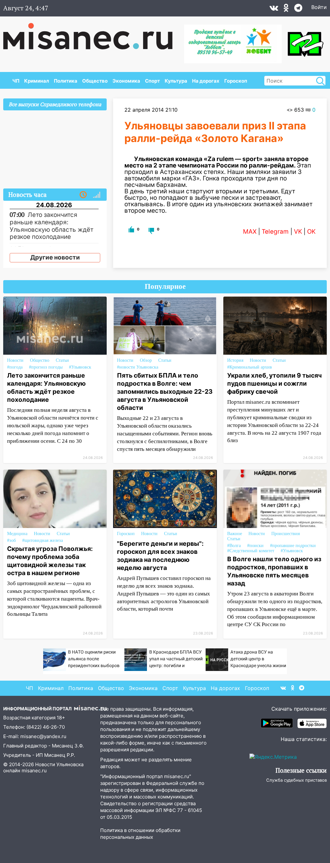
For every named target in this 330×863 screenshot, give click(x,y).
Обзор (146, 360)
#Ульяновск (80, 367)
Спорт (152, 81)
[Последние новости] (83, 195)
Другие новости (55, 257)
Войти (319, 7)
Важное (234, 533)
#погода (15, 367)
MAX (250, 231)
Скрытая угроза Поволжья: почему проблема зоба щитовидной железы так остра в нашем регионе (50, 561)
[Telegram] (298, 9)
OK (311, 231)
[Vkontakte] (273, 9)
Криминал (36, 81)
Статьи (62, 360)
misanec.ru (34, 770)
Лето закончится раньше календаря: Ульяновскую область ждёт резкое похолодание (46, 387)
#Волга (234, 545)
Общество (95, 81)
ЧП (15, 81)
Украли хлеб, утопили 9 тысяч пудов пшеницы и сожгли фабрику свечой (274, 383)
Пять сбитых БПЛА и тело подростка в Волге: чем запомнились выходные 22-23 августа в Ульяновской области (165, 391)
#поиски (255, 545)
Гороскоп (235, 81)
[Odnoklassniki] (286, 9)
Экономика (126, 81)
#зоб (11, 540)
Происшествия (285, 533)
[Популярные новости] (96, 195)
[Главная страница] (92, 32)
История (235, 360)
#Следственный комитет (250, 550)
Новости (15, 360)
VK (298, 231)
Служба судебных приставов (296, 780)
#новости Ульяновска (137, 367)
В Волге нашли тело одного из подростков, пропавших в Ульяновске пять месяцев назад (274, 571)
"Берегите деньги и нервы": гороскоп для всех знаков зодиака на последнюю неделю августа (160, 556)
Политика (65, 81)
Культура (176, 81)
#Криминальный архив (249, 367)
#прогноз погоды (46, 367)
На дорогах (205, 81)
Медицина (17, 533)
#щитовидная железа (42, 540)
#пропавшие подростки (293, 545)
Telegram (275, 231)
